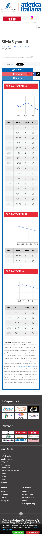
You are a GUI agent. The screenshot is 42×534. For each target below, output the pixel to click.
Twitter (4, 498)
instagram (32, 17)
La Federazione (6, 456)
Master (3, 474)
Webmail (25, 501)
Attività (4, 483)
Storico (18, 78)
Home (3, 453)
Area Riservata (28, 498)
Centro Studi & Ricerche (10, 471)
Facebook (4, 495)
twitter (28, 17)
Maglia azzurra (6, 459)
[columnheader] (9, 122)
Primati (18, 74)
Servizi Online (27, 495)
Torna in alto (21, 516)
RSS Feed (4, 492)
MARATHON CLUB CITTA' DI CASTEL (16, 47)
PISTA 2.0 (4, 462)
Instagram (5, 501)
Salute (3, 477)
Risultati (18, 69)
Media (3, 480)
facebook (24, 17)
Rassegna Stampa (29, 504)
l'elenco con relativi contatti (27, 366)
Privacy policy (7, 529)
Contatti (25, 492)
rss (36, 17)
